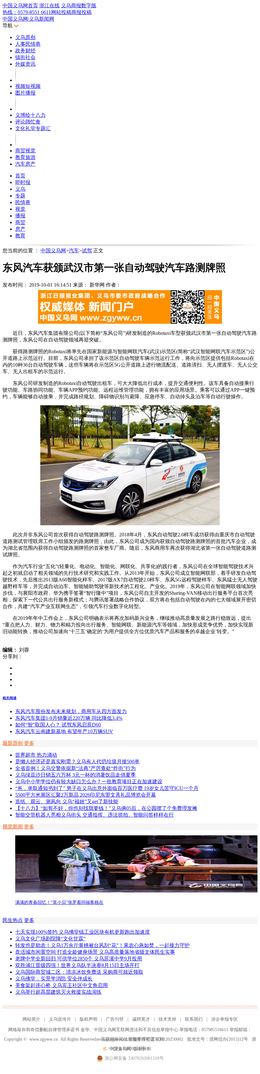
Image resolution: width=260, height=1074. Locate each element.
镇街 (20, 57)
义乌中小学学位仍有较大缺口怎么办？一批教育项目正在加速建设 (88, 781)
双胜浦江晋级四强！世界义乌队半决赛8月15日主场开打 (77, 965)
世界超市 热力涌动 (36, 755)
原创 (30, 37)
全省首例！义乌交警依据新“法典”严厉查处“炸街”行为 (75, 768)
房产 (30, 164)
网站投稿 (61, 12)
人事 (20, 44)
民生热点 (13, 920)
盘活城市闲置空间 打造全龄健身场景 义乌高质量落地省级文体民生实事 (95, 952)
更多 (29, 743)
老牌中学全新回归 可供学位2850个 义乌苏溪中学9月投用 (78, 958)
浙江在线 (49, 5)
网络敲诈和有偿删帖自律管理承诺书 (43, 1029)
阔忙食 (33, 121)
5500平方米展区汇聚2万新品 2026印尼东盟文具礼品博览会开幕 (85, 795)
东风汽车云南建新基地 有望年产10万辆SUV (64, 731)
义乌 (20, 37)
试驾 (87, 250)
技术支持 (167, 1019)
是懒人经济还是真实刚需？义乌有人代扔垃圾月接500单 (77, 761)
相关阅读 (9, 698)
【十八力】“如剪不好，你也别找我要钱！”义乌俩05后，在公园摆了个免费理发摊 (106, 808)
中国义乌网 (53, 250)
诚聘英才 (141, 1019)
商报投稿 (81, 12)
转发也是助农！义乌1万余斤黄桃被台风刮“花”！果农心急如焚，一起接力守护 (102, 945)
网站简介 (31, 1019)
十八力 (38, 115)
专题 (20, 195)
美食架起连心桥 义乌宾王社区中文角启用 (61, 985)
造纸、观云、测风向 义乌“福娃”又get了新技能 (66, 801)
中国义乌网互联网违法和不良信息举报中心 (136, 1029)
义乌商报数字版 (78, 5)
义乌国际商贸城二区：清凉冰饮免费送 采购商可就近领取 (79, 972)
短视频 (33, 86)
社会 (30, 57)
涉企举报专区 (224, 1019)
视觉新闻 (13, 826)
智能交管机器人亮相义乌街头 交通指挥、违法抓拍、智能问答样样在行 (94, 815)
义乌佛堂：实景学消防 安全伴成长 (54, 978)
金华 (85, 1029)
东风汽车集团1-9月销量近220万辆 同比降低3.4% (68, 718)
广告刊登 (115, 1019)
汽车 (20, 164)
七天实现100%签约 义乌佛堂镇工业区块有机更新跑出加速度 (82, 932)
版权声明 (88, 1019)
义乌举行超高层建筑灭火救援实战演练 (58, 992)
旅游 (30, 157)
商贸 (20, 150)
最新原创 (13, 743)
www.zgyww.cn (43, 1039)
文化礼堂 (25, 128)
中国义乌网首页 (20, 5)
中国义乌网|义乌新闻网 (28, 19)
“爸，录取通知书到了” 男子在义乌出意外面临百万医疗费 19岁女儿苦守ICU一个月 (106, 788)
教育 (20, 157)
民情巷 (33, 44)
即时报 (22, 182)
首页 (20, 175)
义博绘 (22, 115)
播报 (30, 93)
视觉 (30, 150)
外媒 (20, 64)
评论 (20, 121)
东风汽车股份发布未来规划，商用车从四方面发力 (71, 711)
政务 (20, 50)
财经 (30, 50)
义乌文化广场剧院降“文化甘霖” (50, 938)
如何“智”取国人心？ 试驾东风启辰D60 (58, 724)
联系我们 (194, 1019)
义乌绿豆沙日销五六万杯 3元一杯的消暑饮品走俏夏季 (75, 775)
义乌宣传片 (60, 1019)
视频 (20, 86)
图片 (20, 93)
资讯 (30, 64)
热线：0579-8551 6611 (27, 12)
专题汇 (43, 128)
